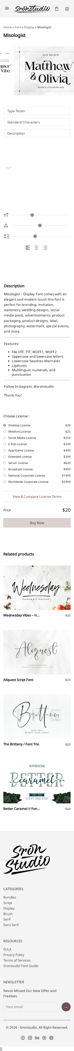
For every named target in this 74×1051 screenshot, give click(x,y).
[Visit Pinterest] (51, 1037)
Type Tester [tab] (16, 111)
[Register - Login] (67, 8)
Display (29, 27)
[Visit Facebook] (22, 1037)
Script (7, 903)
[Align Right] (45, 247)
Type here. (27, 176)
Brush (8, 914)
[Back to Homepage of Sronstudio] (32, 9)
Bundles (9, 897)
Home (7, 27)
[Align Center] (37, 247)
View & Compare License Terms (37, 496)
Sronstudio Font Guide (20, 965)
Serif (6, 919)
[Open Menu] (6, 8)
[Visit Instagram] (30, 1037)
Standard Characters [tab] (23, 122)
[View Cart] (56, 8)
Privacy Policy (13, 955)
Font (18, 27)
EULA (7, 949)
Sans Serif (11, 924)
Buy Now (37, 522)
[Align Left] (28, 247)
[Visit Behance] (37, 1037)
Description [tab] (16, 133)
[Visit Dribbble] (44, 1037)
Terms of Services (17, 960)
